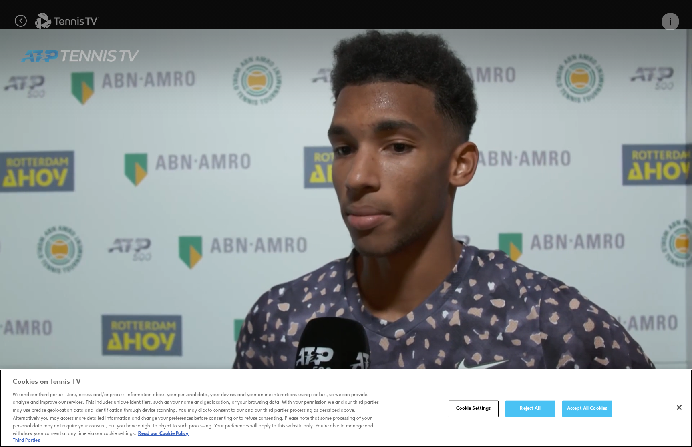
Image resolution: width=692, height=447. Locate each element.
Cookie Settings (473, 408)
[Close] (679, 407)
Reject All (530, 408)
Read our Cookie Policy (163, 433)
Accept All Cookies (587, 408)
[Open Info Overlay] (670, 21)
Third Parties (26, 440)
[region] (346, 408)
